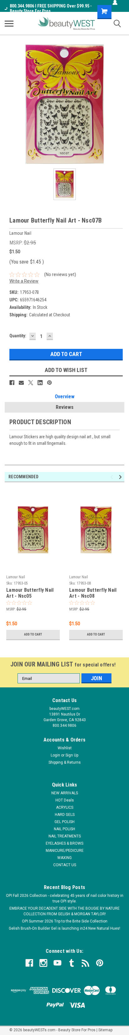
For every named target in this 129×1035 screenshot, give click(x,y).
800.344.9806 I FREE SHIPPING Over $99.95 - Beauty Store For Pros (51, 8)
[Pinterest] (49, 382)
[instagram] (43, 963)
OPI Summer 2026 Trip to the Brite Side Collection (64, 921)
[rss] (86, 963)
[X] (30, 382)
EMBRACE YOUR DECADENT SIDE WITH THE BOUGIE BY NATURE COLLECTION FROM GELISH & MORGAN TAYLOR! (64, 911)
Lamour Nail (15, 577)
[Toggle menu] (9, 23)
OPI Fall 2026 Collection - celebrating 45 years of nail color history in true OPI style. (64, 898)
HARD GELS (65, 814)
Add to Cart (33, 634)
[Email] (21, 382)
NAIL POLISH (64, 829)
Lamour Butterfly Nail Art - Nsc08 (92, 593)
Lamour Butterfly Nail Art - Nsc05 (30, 593)
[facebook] (29, 963)
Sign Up (71, 755)
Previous (112, 477)
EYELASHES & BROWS (64, 843)
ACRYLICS (64, 807)
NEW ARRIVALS (64, 793)
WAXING (64, 858)
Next (121, 477)
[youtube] (57, 963)
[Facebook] (11, 382)
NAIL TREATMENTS (65, 836)
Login (55, 755)
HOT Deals (64, 800)
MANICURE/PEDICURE (65, 850)
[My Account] (114, 2)
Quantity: (17, 335)
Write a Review (24, 281)
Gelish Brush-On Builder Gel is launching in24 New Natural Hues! (64, 928)
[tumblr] (71, 963)
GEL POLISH (64, 822)
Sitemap (105, 1030)
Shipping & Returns (65, 762)
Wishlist (65, 748)
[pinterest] (100, 963)
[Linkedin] (40, 382)
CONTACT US (64, 865)
